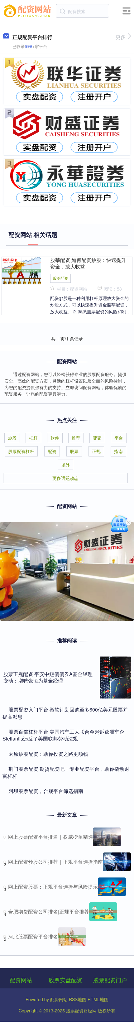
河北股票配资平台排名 (33, 936)
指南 (118, 451)
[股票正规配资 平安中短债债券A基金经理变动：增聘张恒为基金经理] (115, 677)
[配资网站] (28, 10)
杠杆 (33, 438)
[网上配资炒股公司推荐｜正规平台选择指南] (117, 861)
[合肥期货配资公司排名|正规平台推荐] (103, 911)
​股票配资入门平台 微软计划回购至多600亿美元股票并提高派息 (65, 713)
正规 (96, 451)
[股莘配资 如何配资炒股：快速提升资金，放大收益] (21, 270)
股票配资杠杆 (21, 451)
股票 (74, 451)
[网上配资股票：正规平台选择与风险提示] (112, 886)
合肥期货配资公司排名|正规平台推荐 (48, 911)
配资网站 (21, 980)
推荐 (76, 438)
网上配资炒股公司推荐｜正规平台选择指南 (55, 861)
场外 (65, 464)
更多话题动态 (65, 478)
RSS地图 (77, 999)
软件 (54, 438)
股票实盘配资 (65, 980)
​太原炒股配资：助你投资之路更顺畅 (48, 753)
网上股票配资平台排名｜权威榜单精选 (50, 836)
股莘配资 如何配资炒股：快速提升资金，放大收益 (88, 263)
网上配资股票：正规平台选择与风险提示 (53, 886)
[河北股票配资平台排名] (72, 936)
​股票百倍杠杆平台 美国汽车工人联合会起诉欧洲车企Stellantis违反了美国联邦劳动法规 (63, 735)
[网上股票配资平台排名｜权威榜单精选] (107, 837)
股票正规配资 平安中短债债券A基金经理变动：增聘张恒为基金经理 (48, 677)
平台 (118, 438)
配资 (52, 451)
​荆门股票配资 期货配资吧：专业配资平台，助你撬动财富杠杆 (65, 772)
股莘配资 (60, 278)
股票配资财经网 (81, 1010)
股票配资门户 (110, 980)
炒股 (12, 438)
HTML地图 (98, 999)
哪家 (97, 438)
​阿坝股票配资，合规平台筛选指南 (45, 790)
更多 (121, 37)
